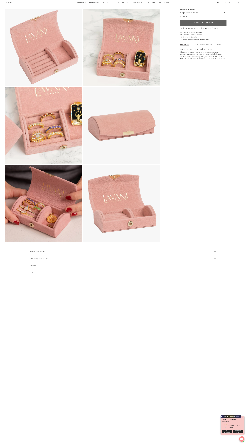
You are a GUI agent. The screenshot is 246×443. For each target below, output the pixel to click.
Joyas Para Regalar (187, 9)
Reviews (32, 272)
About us (32, 265)
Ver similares (227, 431)
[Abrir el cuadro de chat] (241, 439)
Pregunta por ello (238, 431)
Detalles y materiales (203, 44)
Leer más (183, 61)
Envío (219, 44)
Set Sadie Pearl (234, 425)
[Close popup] (243, 418)
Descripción (184, 44)
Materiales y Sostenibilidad (39, 258)
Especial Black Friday (36, 251)
